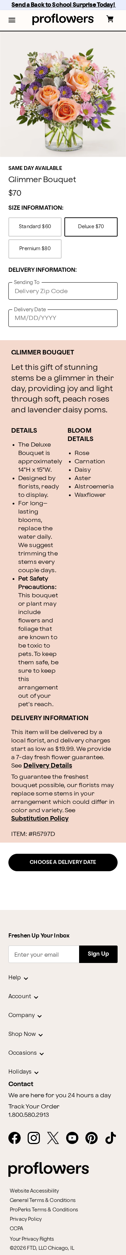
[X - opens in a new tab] (56, 1138)
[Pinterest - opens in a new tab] (94, 1138)
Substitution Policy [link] (40, 819)
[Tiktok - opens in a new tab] (113, 1138)
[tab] (63, 94)
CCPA (16, 1228)
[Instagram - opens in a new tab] (37, 1138)
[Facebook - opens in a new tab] (17, 1138)
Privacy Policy (26, 1219)
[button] (11, 20)
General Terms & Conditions (43, 1200)
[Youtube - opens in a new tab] (75, 1138)
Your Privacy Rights (32, 1239)
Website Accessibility (34, 1191)
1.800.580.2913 (28, 1115)
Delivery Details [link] (47, 766)
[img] (63, 94)
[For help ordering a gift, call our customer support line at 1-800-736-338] (63, 19)
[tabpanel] (63, 94)
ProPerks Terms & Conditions (44, 1210)
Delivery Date (30, 309)
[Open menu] (11, 20)
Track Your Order (33, 1107)
